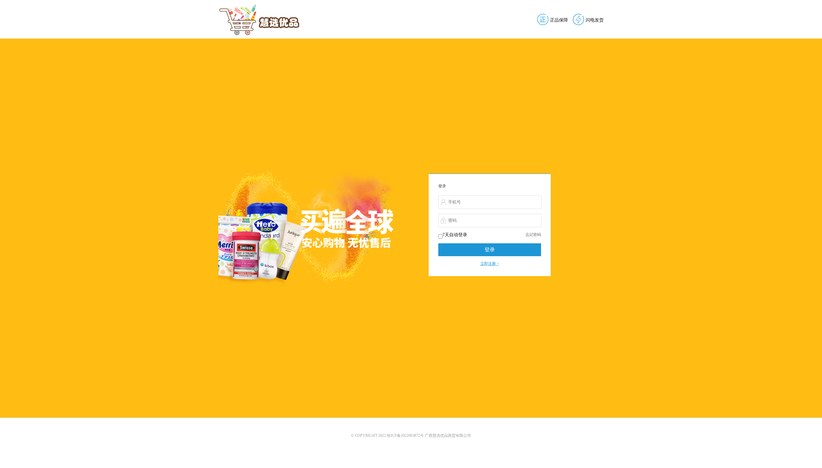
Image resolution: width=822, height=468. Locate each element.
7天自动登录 (454, 234)
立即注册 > (489, 263)
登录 (490, 249)
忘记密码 (533, 234)
